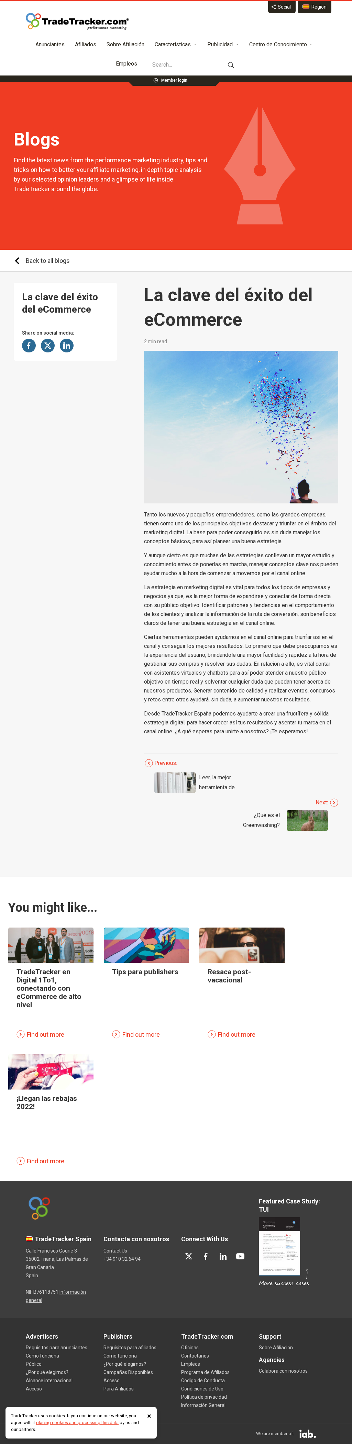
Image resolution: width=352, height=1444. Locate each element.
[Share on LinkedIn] (67, 345)
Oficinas (190, 1347)
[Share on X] (48, 345)
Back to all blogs (48, 260)
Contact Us (115, 1251)
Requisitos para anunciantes (56, 1347)
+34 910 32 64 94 (122, 1259)
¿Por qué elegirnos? (47, 1372)
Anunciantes (50, 44)
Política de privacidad (204, 1397)
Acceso (34, 1388)
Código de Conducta (203, 1380)
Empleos (126, 63)
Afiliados (85, 44)
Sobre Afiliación (125, 44)
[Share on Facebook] (29, 345)
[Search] (231, 65)
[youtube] (240, 1256)
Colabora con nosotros (283, 1371)
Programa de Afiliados (205, 1372)
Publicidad (220, 44)
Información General (203, 1405)
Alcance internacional (49, 1380)
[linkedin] (223, 1256)
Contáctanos (195, 1356)
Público (34, 1364)
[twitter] (189, 1256)
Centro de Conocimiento (278, 44)
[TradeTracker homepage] (77, 21)
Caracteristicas (173, 44)
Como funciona (42, 1356)
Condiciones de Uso (202, 1388)
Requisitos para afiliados (129, 1347)
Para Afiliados (118, 1388)
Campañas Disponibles (128, 1372)
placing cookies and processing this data (77, 1422)
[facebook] (206, 1256)
